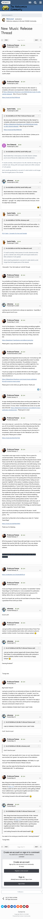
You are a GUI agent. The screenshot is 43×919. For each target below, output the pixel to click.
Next (36, 40)
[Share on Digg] (11, 906)
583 (20, 144)
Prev (6, 40)
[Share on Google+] (8, 906)
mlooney (10, 180)
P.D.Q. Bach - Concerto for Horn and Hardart (14, 233)
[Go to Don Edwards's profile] (4, 146)
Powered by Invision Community (21, 916)
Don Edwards (11, 145)
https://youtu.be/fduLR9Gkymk (11, 97)
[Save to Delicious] (14, 906)
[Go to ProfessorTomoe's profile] (4, 46)
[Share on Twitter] (2, 906)
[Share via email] (24, 906)
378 (19, 109)
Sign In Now (21, 883)
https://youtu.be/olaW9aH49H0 (11, 523)
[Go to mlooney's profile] (4, 181)
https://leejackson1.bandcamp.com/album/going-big (17, 340)
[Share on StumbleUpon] (21, 906)
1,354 (23, 45)
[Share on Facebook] (5, 906)
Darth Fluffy (11, 109)
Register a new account (21, 871)
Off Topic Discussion (28, 36)
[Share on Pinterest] (27, 906)
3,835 (17, 180)
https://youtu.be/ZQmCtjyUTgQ (11, 438)
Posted (12, 47)
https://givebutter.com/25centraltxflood (13, 574)
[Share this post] (39, 47)
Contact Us (21, 912)
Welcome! (10, 19)
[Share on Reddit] (17, 906)
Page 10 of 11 (21, 40)
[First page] (2, 40)
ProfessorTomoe (8, 36)
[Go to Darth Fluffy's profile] (4, 110)
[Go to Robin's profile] (4, 20)
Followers (20, 892)
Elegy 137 (11, 786)
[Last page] (41, 40)
